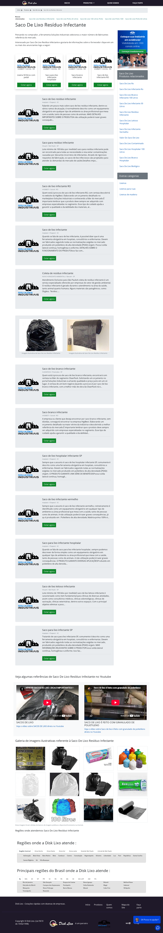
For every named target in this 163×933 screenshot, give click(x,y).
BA (67, 879)
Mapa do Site (125, 906)
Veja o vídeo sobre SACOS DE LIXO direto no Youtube (40, 726)
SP (38, 879)
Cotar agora (26, 85)
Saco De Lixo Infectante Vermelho (130, 130)
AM (89, 879)
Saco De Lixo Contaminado (132, 143)
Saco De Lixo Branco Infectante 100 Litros (129, 96)
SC (50, 879)
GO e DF (81, 879)
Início (87, 904)
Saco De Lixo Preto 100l (114, 19)
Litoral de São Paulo (105, 851)
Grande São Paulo (87, 851)
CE (73, 879)
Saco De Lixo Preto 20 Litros (67, 19)
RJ (20, 879)
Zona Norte (39, 851)
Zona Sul (62, 851)
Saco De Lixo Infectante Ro (131, 89)
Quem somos (113, 3)
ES (32, 879)
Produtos (87, 3)
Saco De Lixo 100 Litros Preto (91, 19)
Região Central (25, 851)
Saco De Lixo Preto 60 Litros (136, 19)
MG (26, 879)
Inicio (67, 3)
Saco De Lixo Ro (127, 83)
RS (55, 879)
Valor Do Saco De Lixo (129, 137)
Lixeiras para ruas (128, 189)
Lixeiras (123, 183)
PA (95, 879)
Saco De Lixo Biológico (130, 166)
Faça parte (138, 3)
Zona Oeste (51, 851)
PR (44, 879)
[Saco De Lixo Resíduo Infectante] (26, 62)
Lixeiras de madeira (128, 194)
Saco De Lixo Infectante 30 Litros (131, 105)
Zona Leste (73, 851)
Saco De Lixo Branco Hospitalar (129, 159)
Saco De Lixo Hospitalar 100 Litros (132, 150)
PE (61, 879)
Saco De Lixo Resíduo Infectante (41, 19)
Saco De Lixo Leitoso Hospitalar (129, 122)
